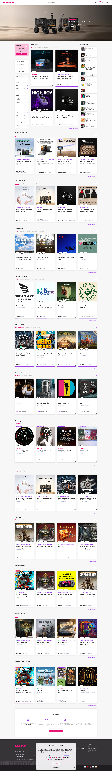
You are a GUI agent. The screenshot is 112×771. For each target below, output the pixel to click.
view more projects (73, 128)
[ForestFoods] (66, 291)
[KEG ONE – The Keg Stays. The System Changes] (45, 388)
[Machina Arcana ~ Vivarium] (45, 532)
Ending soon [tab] (41, 183)
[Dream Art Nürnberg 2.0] (24, 291)
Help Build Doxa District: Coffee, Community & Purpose (65, 403)
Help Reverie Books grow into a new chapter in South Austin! (45, 307)
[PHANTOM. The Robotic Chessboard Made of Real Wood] (87, 147)
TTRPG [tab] (27, 327)
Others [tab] (38, 327)
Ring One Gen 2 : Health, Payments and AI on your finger (65, 211)
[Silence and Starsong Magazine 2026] (24, 436)
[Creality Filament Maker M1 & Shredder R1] (24, 147)
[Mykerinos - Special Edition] (66, 340)
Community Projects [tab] (38, 134)
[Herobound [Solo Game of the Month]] (45, 340)
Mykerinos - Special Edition (66, 354)
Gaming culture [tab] (47, 134)
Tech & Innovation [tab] (37, 47)
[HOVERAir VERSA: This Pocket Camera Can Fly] (24, 195)
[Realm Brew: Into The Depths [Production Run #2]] (87, 484)
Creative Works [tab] (45, 47)
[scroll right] (77, 47)
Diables (60, 546)
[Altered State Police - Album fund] (66, 243)
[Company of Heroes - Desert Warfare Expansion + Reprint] (24, 532)
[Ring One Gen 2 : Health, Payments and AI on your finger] (66, 100)
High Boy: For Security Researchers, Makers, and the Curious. (40, 117)
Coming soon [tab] (18, 423)
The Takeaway (20, 402)
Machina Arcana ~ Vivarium (44, 546)
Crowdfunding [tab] (28, 183)
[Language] (96, 2)
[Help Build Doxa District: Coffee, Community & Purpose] (66, 388)
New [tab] (23, 423)
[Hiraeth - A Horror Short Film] (45, 436)
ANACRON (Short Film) (64, 450)
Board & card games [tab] (19, 327)
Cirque (81, 354)
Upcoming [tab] (22, 183)
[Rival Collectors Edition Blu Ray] (87, 388)
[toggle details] (53, 86)
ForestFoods (62, 305)
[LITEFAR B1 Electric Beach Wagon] (45, 195)
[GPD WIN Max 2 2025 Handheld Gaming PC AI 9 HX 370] (45, 147)
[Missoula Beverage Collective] (87, 291)
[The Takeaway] (24, 388)
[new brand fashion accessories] (87, 436)
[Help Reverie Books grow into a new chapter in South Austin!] (45, 291)
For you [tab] (16, 183)
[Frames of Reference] (45, 243)
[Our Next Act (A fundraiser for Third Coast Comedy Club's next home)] (24, 243)
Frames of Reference (43, 257)
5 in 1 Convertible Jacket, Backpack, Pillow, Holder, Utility (87, 211)
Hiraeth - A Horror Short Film (45, 450)
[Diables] (66, 532)
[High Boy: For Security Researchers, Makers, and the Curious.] (42, 100)
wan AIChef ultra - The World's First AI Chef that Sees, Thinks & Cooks (41, 78)
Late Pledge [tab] (34, 183)
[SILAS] (87, 243)
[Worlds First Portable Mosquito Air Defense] (66, 147)
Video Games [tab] (33, 327)
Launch (21, 53)
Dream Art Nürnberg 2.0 (22, 305)
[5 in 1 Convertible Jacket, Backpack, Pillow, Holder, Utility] (87, 195)
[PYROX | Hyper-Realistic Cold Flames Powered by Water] (66, 61)
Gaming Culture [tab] (53, 47)
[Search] (48, 2)
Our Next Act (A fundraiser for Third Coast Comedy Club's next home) (23, 259)
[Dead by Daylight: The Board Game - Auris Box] (24, 340)
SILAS (81, 257)
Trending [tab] (17, 471)
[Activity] (99, 2)
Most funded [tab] (23, 471)
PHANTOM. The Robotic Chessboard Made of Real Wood (87, 163)
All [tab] (31, 47)
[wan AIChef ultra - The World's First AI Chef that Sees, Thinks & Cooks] (42, 61)
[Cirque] (87, 340)
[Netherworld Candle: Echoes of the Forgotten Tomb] (87, 532)
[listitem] (22, 79)
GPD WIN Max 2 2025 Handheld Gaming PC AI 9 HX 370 (45, 163)
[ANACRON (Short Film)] (66, 436)
